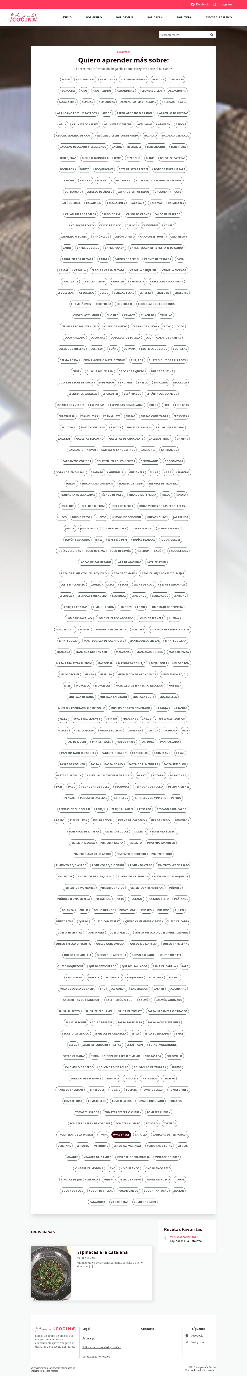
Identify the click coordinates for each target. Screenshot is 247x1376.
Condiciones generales (96, 1356)
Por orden (155, 17)
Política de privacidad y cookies (101, 1347)
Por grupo (94, 17)
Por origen (124, 17)
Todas (66, 79)
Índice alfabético (219, 17)
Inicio (67, 17)
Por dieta (184, 17)
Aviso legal (88, 1338)
